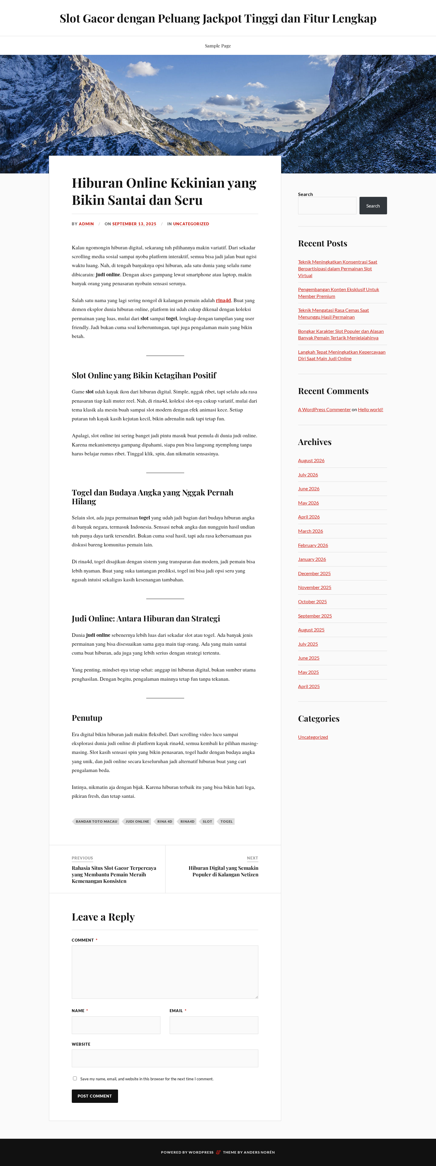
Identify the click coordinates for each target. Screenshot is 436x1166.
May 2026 (308, 502)
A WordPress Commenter (324, 409)
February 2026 (313, 545)
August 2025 (311, 629)
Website (81, 1044)
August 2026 (311, 460)
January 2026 (312, 559)
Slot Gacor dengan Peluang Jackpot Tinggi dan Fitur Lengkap (218, 17)
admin (86, 223)
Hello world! (370, 409)
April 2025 (309, 686)
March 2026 (310, 531)
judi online (137, 821)
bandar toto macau (96, 821)
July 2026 (308, 474)
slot (207, 821)
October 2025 (312, 601)
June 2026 (308, 488)
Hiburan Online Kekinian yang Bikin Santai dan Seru (164, 190)
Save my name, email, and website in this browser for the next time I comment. (147, 1078)
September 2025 (315, 615)
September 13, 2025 (134, 223)
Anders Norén (259, 1152)
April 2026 (309, 516)
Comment (85, 940)
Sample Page (218, 45)
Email (178, 1010)
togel (227, 821)
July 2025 (308, 644)
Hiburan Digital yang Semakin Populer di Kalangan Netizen (223, 871)
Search (305, 194)
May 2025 (308, 672)
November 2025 (314, 587)
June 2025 (308, 658)
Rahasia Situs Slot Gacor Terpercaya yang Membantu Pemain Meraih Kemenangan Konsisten (114, 874)
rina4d (223, 300)
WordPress (201, 1152)
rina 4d (164, 821)
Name (80, 1010)
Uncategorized (191, 223)
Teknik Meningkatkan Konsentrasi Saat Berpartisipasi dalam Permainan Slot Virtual (337, 268)
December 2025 (314, 573)
